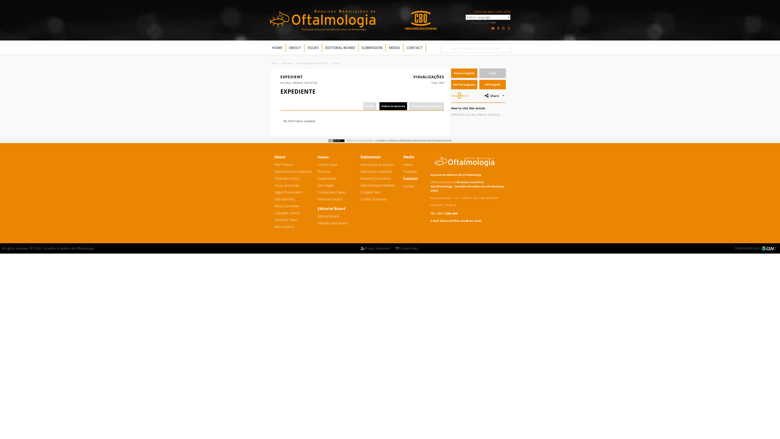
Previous (323, 171)
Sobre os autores (393, 106)
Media (394, 47)
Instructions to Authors (377, 164)
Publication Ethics (287, 178)
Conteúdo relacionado (426, 106)
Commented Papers (331, 192)
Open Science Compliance (293, 171)
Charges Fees (370, 192)
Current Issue (327, 164)
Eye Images (325, 185)
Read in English (464, 73)
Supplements (326, 178)
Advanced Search (330, 199)
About (295, 47)
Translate (503, 22)
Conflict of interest (373, 199)
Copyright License (287, 213)
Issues (313, 47)
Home (277, 47)
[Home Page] (322, 20)
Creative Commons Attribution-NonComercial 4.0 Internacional (413, 140)
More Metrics (284, 227)
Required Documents (375, 178)
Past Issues (287, 63)
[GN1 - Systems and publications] (769, 248)
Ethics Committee (286, 206)
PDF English (492, 84)
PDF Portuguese (464, 84)
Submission (372, 47)
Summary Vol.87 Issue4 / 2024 (312, 63)
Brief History (283, 164)
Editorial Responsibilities (377, 185)
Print (492, 73)
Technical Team (285, 220)
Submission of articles (376, 171)
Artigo (369, 106)
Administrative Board (332, 223)
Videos (408, 164)
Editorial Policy (284, 199)
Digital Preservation (288, 192)
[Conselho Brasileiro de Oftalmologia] (420, 20)
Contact (414, 47)
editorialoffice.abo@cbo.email (461, 221)
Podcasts (410, 171)
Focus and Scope (287, 185)
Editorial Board (340, 47)
